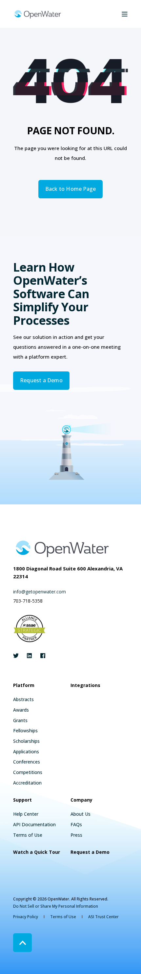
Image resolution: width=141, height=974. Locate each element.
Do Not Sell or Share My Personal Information (55, 906)
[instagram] (41, 655)
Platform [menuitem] (23, 685)
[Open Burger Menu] (124, 14)
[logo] (62, 548)
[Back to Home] (37, 14)
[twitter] (18, 655)
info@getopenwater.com (39, 591)
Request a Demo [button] (41, 380)
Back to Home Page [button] (70, 188)
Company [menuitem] (81, 800)
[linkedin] (29, 655)
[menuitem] (23, 699)
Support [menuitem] (22, 800)
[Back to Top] (22, 942)
